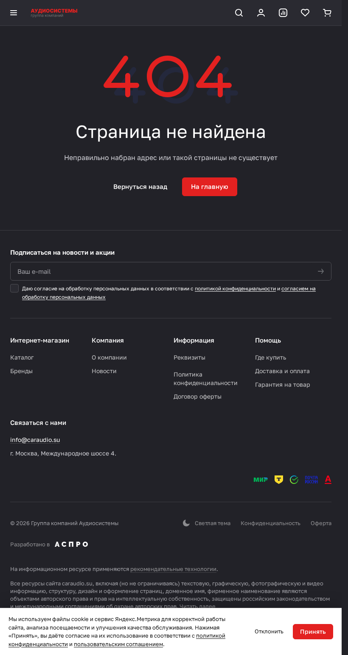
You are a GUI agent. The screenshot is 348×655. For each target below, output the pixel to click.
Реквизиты (189, 357)
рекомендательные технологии (173, 568)
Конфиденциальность (270, 523)
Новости (104, 370)
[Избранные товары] (305, 12)
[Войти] (261, 12)
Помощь (268, 340)
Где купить (270, 357)
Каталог (22, 357)
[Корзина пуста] (327, 12)
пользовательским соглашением (118, 644)
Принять (313, 631)
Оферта (321, 523)
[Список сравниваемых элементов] (283, 12)
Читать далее (198, 606)
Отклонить (269, 631)
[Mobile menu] (13, 13)
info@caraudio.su (35, 439)
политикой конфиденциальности (235, 288)
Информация (194, 340)
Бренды (21, 370)
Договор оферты (198, 396)
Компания (108, 340)
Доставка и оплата (282, 370)
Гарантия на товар (282, 384)
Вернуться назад (140, 186)
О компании (109, 357)
